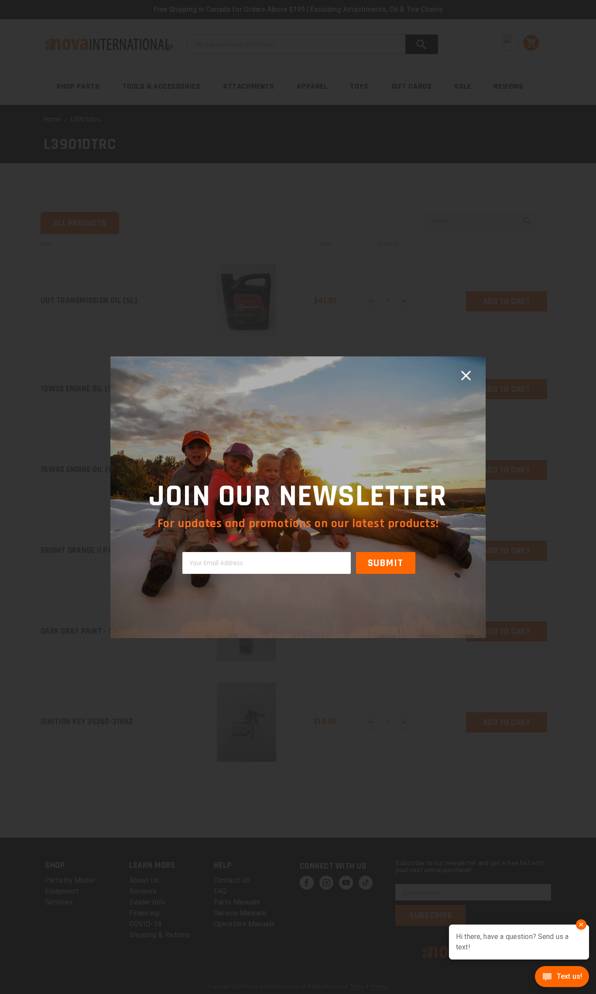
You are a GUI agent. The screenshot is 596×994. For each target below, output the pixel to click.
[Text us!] (562, 977)
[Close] (466, 376)
